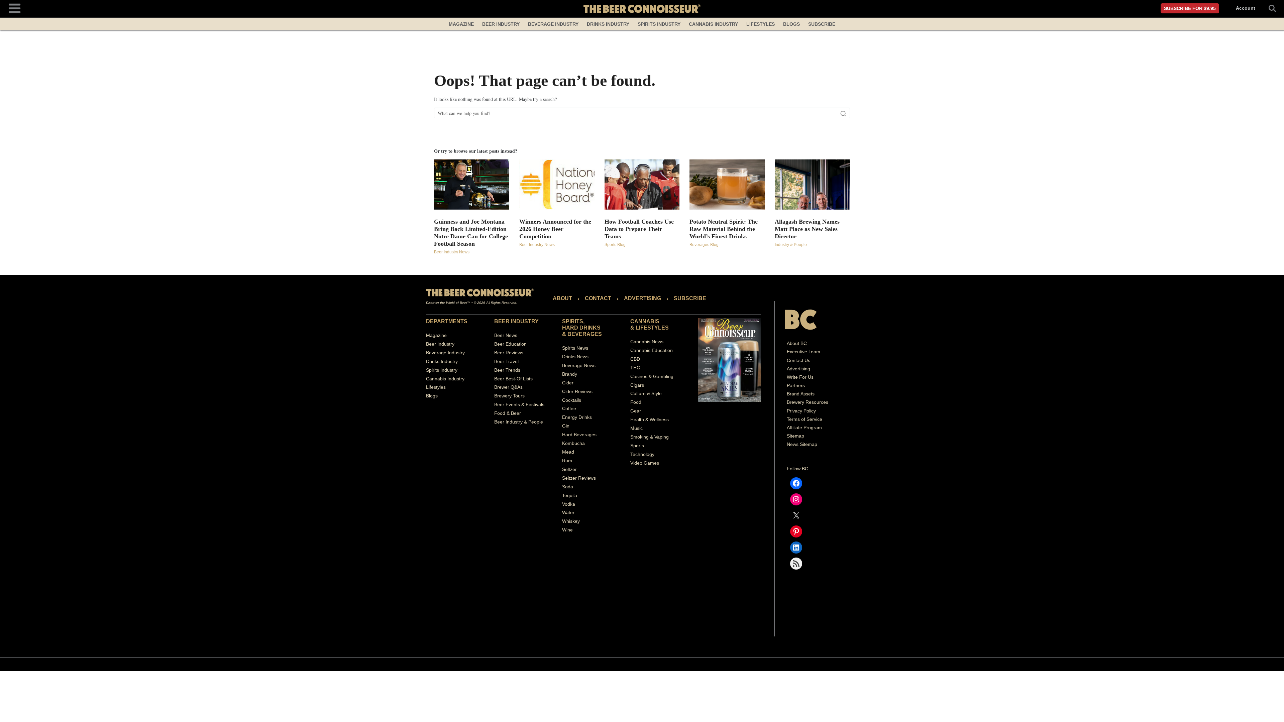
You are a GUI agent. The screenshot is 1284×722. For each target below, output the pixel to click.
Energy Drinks (577, 417)
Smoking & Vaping (649, 437)
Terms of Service (804, 419)
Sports (637, 445)
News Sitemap (802, 444)
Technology (642, 454)
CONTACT (598, 298)
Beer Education (510, 344)
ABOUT (562, 298)
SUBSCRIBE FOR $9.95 (1190, 8)
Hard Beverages (579, 434)
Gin (565, 426)
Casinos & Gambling (651, 376)
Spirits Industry (659, 24)
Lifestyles (760, 24)
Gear (635, 410)
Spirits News (575, 348)
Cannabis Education (651, 350)
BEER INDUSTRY (516, 321)
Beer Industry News (451, 252)
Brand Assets (801, 393)
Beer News (505, 335)
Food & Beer (507, 413)
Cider (567, 382)
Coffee (569, 408)
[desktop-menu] (14, 7)
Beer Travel (506, 361)
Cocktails (571, 400)
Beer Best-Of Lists (513, 378)
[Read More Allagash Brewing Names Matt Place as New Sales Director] (812, 184)
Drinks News (575, 356)
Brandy (569, 374)
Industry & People (791, 244)
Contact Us (798, 360)
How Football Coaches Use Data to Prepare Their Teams (639, 229)
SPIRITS (572, 321)
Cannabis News (646, 341)
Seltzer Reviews (579, 478)
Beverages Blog (704, 244)
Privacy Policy (801, 410)
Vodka (568, 504)
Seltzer (569, 469)
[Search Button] (1268, 8)
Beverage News (579, 365)
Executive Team (803, 351)
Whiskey (571, 521)
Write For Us (800, 377)
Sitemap (795, 436)
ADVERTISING (642, 298)
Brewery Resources (807, 402)
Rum (567, 460)
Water (568, 512)
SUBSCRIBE (690, 298)
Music (636, 428)
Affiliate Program (804, 427)
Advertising (798, 368)
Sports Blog (615, 244)
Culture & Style (646, 393)
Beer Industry (501, 24)
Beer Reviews (508, 352)
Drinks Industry (608, 24)
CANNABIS (644, 321)
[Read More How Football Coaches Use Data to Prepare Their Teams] (642, 184)
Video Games (644, 463)
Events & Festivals (525, 404)
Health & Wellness (649, 419)
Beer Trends (507, 370)
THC (635, 367)
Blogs (791, 24)
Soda (567, 486)
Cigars (637, 385)
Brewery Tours (509, 395)
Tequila (569, 495)
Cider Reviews (577, 391)
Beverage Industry (553, 24)
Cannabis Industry (713, 24)
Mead (568, 452)
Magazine (461, 24)
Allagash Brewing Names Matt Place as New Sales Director (807, 229)
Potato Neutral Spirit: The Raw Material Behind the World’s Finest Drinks (723, 229)
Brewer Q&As (508, 387)
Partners (796, 385)
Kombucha (573, 443)
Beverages (584, 334)
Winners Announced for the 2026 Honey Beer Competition (555, 229)
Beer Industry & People (518, 422)
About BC (797, 343)
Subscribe (821, 24)
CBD (635, 359)
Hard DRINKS (581, 328)
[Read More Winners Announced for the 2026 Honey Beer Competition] (557, 184)
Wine (567, 529)
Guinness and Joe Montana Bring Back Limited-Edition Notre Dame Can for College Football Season (471, 232)
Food (635, 402)
